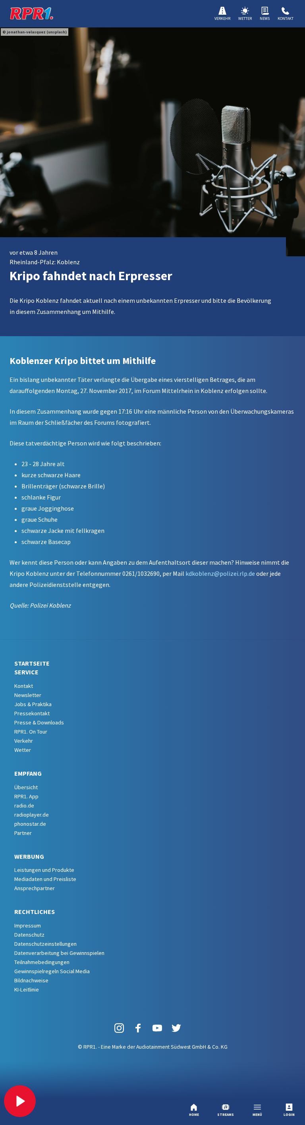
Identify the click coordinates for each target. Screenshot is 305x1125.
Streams (225, 1114)
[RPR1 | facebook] (138, 1027)
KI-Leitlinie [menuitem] (26, 989)
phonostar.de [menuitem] (30, 823)
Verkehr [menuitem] (23, 740)
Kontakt (285, 18)
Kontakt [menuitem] (23, 685)
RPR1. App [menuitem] (26, 796)
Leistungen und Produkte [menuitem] (44, 869)
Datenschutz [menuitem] (29, 934)
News (265, 18)
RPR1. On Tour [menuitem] (30, 731)
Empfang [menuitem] (28, 773)
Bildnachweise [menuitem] (31, 980)
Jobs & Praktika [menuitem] (33, 704)
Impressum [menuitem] (27, 925)
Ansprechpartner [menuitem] (34, 888)
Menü (257, 1114)
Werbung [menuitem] (29, 856)
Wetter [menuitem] (22, 749)
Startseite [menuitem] (32, 663)
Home (194, 1114)
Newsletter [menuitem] (27, 695)
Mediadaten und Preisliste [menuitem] (45, 879)
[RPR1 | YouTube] (157, 1027)
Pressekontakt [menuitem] (32, 713)
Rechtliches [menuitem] (34, 912)
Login (289, 1114)
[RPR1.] (31, 13)
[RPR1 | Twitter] (176, 1027)
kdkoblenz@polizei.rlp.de (220, 573)
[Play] (20, 1101)
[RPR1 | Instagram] (119, 1027)
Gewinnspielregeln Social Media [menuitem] (52, 971)
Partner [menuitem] (23, 832)
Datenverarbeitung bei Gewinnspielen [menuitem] (59, 953)
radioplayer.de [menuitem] (31, 814)
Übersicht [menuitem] (26, 787)
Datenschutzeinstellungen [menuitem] (45, 943)
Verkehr (222, 18)
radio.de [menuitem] (24, 805)
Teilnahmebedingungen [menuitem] (41, 962)
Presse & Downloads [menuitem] (39, 722)
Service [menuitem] (26, 672)
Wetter (245, 18)
